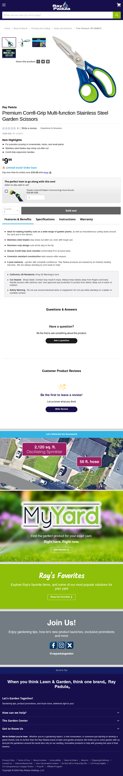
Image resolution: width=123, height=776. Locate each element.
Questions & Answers (61, 309)
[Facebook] (53, 645)
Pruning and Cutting (41, 29)
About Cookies (39, 760)
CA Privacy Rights (98, 763)
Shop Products (21, 29)
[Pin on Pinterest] (48, 61)
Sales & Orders (71, 760)
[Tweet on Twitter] (43, 61)
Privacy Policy (8, 760)
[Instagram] (61, 645)
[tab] (18, 219)
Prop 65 (40, 766)
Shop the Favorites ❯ (61, 597)
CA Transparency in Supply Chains (17, 766)
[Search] (117, 15)
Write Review (61, 409)
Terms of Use (24, 760)
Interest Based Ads (24, 763)
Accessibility (55, 760)
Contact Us (7, 763)
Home (7, 29)
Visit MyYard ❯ (61, 550)
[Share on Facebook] (38, 61)
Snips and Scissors (63, 29)
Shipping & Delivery (100, 760)
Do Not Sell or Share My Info (74, 763)
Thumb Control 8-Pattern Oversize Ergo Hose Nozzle (50, 190)
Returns (84, 760)
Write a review (29, 128)
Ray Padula (9, 107)
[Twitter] (70, 645)
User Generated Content (47, 763)
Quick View (17, 195)
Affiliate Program (54, 766)
